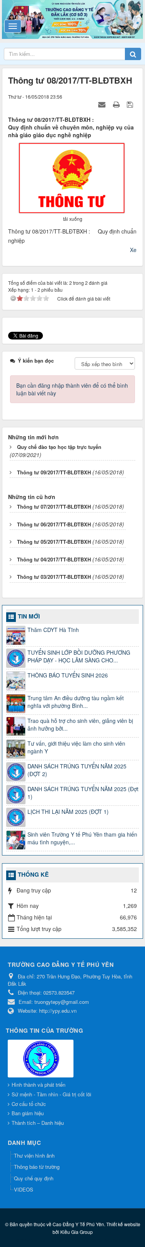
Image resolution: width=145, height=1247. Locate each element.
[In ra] (117, 104)
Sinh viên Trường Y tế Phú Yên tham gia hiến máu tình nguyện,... (82, 838)
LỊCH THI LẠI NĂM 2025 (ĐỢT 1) (68, 811)
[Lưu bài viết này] (131, 104)
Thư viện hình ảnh (34, 1155)
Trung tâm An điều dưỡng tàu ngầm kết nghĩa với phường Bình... (75, 701)
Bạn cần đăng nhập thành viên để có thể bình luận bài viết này (72, 389)
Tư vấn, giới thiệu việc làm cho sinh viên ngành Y (76, 747)
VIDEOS (23, 1189)
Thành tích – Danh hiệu (38, 1122)
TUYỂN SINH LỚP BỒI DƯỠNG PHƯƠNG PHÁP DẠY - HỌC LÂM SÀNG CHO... (78, 656)
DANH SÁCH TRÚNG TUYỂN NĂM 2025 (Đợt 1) (82, 792)
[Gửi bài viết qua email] (102, 104)
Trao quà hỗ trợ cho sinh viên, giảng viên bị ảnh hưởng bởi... (80, 724)
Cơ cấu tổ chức (29, 1104)
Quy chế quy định (33, 1178)
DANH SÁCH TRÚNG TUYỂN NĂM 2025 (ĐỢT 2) (76, 770)
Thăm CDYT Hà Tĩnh (53, 630)
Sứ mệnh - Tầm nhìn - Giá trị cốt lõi (51, 1094)
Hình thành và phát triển (38, 1084)
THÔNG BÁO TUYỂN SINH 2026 (67, 675)
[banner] (72, 18)
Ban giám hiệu (28, 1113)
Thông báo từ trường (37, 1166)
